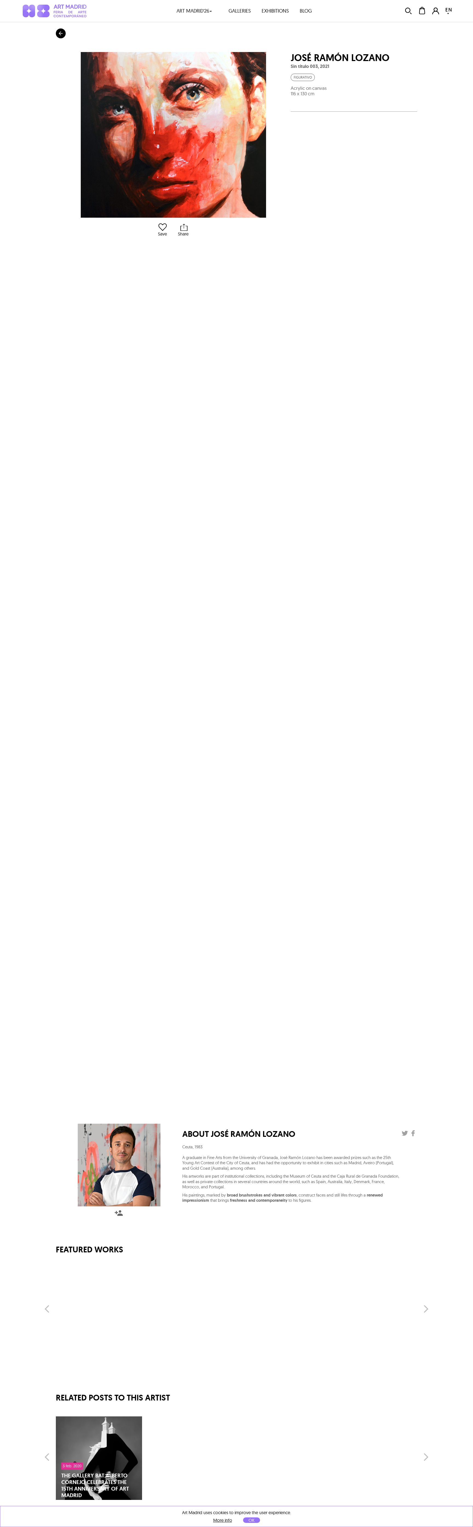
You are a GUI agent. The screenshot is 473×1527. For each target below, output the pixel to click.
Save (162, 234)
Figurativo (303, 77)
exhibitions (275, 11)
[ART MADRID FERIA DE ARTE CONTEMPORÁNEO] (54, 11)
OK (252, 1520)
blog (306, 11)
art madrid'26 (193, 11)
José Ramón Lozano (340, 57)
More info (222, 1520)
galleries (240, 11)
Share (183, 234)
